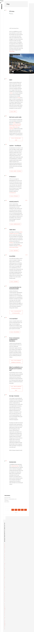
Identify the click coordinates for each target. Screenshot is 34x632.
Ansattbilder (12, 256)
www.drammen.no (12, 192)
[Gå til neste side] (22, 510)
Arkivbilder (6, 500)
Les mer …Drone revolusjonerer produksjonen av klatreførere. (16, 361)
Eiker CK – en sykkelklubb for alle (10, 499)
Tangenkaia (11, 128)
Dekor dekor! (6, 501)
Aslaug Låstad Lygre (15, 465)
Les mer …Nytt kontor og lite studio (16, 139)
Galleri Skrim (12, 229)
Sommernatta (12, 462)
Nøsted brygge (11, 51)
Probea (19, 97)
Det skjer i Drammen (14, 396)
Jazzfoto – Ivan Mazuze (15, 145)
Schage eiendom (12, 127)
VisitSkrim (11, 242)
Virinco (19, 125)
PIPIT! (10, 80)
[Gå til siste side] (25, 510)
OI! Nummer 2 (12, 176)
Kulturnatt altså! (7, 497)
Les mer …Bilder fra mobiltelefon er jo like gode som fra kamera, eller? (16, 388)
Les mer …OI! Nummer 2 (14, 196)
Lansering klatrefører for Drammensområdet (15, 287)
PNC (14, 122)
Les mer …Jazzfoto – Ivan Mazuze (15, 171)
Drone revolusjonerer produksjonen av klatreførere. (14, 339)
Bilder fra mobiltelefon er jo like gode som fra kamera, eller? (15, 368)
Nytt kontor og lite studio (15, 117)
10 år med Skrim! (13, 318)
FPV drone (11, 11)
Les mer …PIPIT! (13, 111)
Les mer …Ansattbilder (14, 281)
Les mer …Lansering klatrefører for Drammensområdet (16, 312)
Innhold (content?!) (14, 201)
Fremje (16, 125)
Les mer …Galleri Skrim (14, 250)
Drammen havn (15, 124)
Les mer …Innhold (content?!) (15, 224)
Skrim (11, 93)
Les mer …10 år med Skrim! (14, 331)
